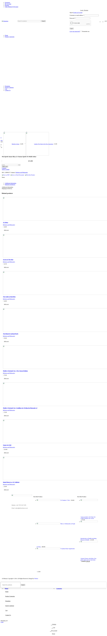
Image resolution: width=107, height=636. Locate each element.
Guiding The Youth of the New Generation (43, 144)
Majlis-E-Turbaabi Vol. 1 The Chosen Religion (15, 371)
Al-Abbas (5, 222)
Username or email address (77, 15)
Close (2, 622)
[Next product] (26, 131)
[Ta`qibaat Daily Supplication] (48, 548)
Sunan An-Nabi (7, 445)
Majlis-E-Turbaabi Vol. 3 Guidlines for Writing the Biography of (20, 408)
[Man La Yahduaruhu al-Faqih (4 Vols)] (48, 523)
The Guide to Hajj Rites (9, 296)
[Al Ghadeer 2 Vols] (48, 500)
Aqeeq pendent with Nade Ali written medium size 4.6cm (88, 517)
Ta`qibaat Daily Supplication (67, 548)
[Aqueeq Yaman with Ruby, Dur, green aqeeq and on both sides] (89, 541)
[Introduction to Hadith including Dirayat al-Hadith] (89, 521)
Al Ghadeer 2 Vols (65, 500)
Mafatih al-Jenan (15, 144)
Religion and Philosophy (22, 172)
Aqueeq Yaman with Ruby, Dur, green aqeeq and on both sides (88, 559)
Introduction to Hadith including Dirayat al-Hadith (88, 539)
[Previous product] (4, 131)
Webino (36, 578)
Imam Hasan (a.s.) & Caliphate (11, 482)
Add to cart (4, 166)
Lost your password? (75, 31)
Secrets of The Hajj (8, 259)
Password (72, 18)
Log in (71, 28)
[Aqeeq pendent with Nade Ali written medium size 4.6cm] (89, 500)
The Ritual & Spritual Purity (10, 333)
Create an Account (77, 12)
